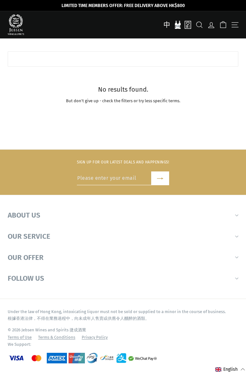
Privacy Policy (95, 337)
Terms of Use (20, 337)
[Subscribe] (160, 178)
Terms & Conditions (56, 337)
